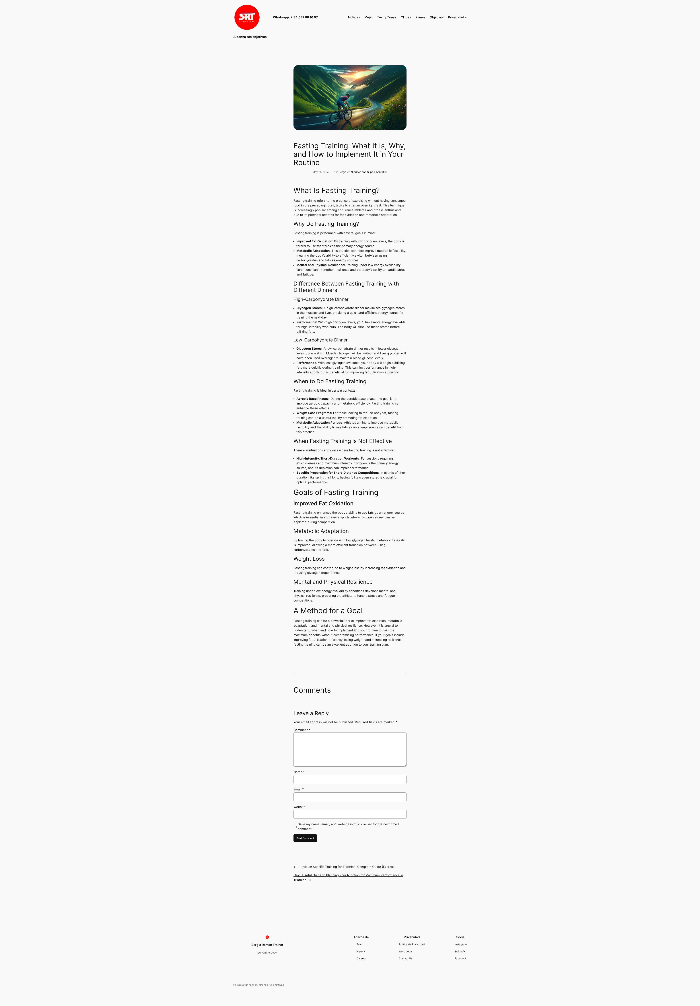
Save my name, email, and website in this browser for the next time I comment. (348, 826)
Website (299, 807)
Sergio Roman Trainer (267, 945)
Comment (301, 730)
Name (299, 772)
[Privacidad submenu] (466, 17)
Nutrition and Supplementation (369, 171)
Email (298, 789)
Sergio (342, 171)
